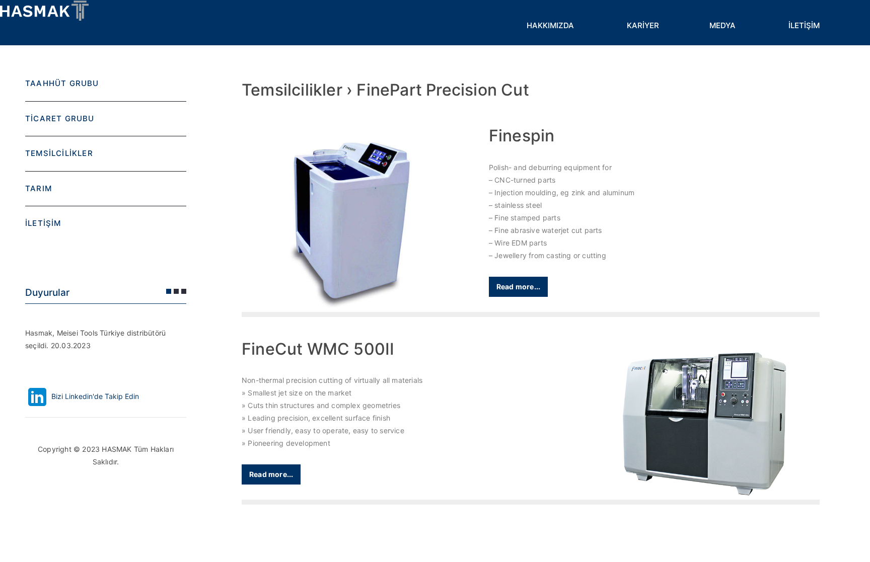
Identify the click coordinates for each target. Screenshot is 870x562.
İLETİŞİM (804, 25)
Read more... (518, 286)
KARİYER (643, 25)
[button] (168, 291)
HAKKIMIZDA (550, 25)
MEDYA (722, 25)
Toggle (236, 25)
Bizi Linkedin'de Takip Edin (94, 396)
